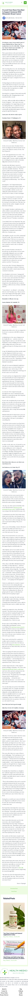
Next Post (14, 891)
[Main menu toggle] (25, 2)
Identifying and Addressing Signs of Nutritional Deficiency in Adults (13, 957)
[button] (21, 3)
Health (20, 993)
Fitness (20, 995)
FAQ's (7, 936)
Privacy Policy (4, 993)
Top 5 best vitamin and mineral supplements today (12, 934)
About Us (4, 989)
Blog (4, 936)
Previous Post (14, 888)
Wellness (11, 936)
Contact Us (4, 991)
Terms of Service (4, 995)
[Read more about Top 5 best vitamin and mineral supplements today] (14, 917)
